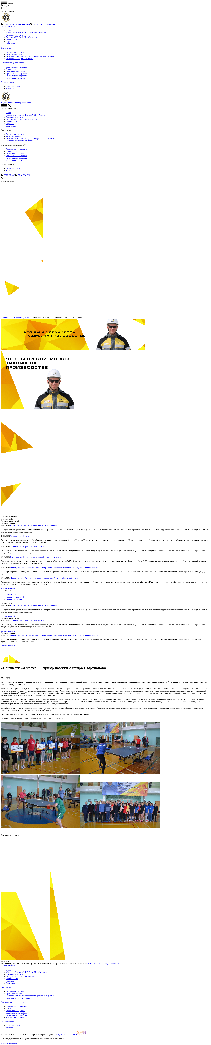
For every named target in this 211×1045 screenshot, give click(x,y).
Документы (6, 48)
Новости (11, 318)
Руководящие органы (15, 35)
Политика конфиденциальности (19, 59)
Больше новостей (8, 588)
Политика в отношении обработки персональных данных (30, 56)
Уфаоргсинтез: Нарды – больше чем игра (27, 546)
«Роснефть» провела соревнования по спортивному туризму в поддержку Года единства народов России (54, 567)
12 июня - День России (19, 536)
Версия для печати (11, 835)
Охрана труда (11, 69)
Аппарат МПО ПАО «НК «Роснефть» (21, 37)
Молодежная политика (15, 78)
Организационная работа (16, 73)
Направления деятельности (12, 63)
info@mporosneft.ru (53, 24)
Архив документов (14, 54)
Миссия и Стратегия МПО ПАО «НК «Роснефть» (26, 33)
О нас (8, 31)
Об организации (8, 26)
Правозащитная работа (15, 71)
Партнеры (10, 42)
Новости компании (14, 599)
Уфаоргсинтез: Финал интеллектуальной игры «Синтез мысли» (36, 557)
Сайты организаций (14, 86)
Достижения (11, 44)
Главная (4, 318)
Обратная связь (7, 82)
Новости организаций (24, 318)
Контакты (10, 88)
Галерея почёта (12, 39)
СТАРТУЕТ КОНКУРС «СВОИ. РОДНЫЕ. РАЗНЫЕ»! (33, 525)
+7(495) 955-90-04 (22, 24)
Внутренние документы (16, 52)
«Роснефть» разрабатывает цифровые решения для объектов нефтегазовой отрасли (44, 578)
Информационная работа (16, 76)
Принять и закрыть (9, 1043)
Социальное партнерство (16, 67)
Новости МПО (12, 595)
